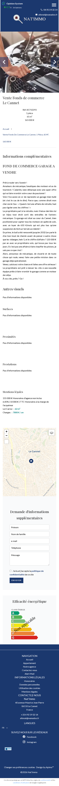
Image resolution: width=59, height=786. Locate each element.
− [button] (6, 435)
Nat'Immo (29, 698)
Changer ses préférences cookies (19, 767)
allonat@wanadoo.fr (47, 14)
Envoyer (17, 580)
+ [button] (6, 431)
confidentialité (45, 780)
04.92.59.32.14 (50, 9)
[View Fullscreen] (6, 442)
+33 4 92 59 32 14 (29, 714)
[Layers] (52, 432)
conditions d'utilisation (21, 783)
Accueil (6, 129)
